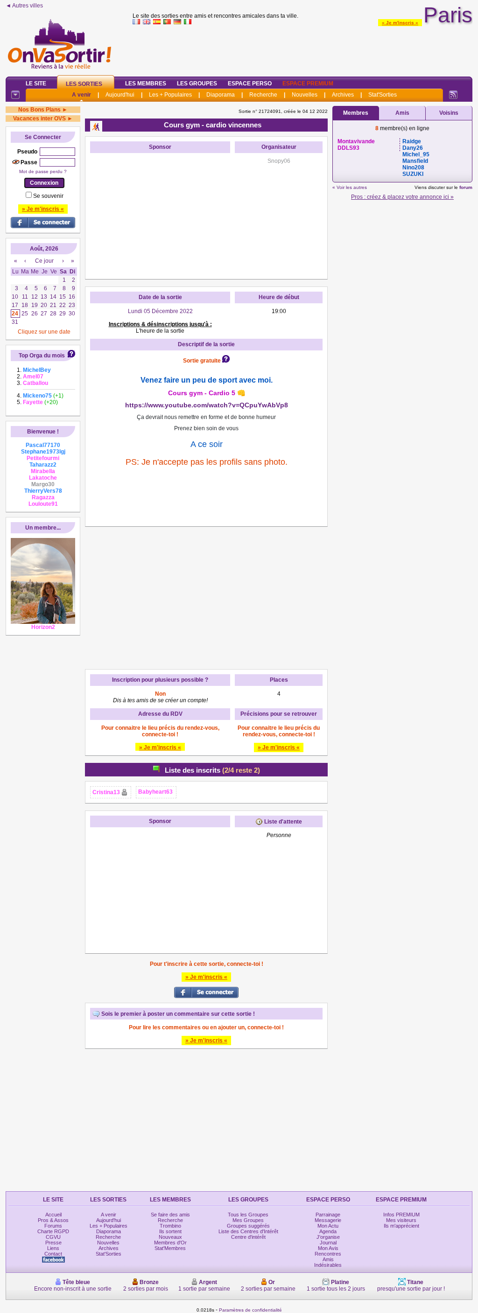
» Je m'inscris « (400, 22)
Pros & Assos (53, 1220)
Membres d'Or (170, 1242)
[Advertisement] (302, 49)
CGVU (53, 1237)
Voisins (448, 113)
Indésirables (328, 1265)
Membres (355, 113)
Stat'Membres (170, 1248)
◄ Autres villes (24, 5)
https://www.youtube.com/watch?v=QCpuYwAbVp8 (206, 405)
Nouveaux (170, 1237)
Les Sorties (84, 84)
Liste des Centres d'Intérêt (248, 1231)
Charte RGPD (53, 1231)
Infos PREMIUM (401, 1214)
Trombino (170, 1226)
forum (465, 187)
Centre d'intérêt (248, 1237)
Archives (343, 94)
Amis (402, 113)
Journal (328, 1242)
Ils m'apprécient (401, 1226)
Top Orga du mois (42, 355)
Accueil (53, 1214)
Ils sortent (170, 1231)
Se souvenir (48, 196)
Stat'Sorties (382, 94)
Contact (53, 1254)
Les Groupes (197, 83)
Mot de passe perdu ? (43, 171)
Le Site (36, 83)
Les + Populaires (170, 94)
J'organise (328, 1237)
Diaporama (220, 94)
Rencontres (328, 1254)
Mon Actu (327, 1226)
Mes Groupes (248, 1220)
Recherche (263, 94)
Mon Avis (328, 1248)
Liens (53, 1248)
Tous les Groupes (248, 1214)
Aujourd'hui (119, 94)
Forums (53, 1226)
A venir (81, 94)
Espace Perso (250, 83)
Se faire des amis (170, 1214)
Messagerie (328, 1220)
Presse (53, 1242)
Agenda (328, 1231)
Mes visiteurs (401, 1220)
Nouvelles (304, 94)
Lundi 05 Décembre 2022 (160, 311)
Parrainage (328, 1214)
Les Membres (145, 83)
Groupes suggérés (248, 1226)
